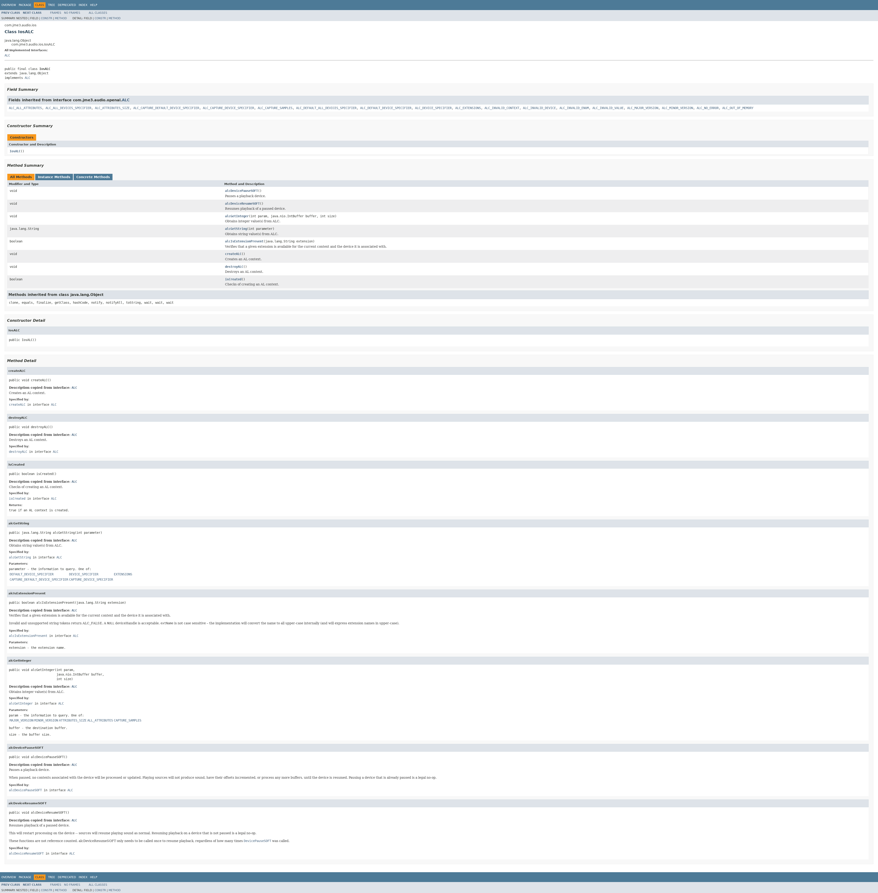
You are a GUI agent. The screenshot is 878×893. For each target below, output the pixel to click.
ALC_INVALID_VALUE (608, 108)
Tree (51, 5)
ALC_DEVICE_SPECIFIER (433, 108)
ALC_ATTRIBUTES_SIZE (112, 108)
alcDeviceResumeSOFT (242, 203)
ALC (7, 55)
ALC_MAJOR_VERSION (642, 108)
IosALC (15, 151)
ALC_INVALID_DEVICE (539, 108)
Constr (46, 18)
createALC (233, 254)
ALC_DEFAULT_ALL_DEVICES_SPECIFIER (326, 108)
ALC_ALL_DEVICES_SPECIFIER (68, 108)
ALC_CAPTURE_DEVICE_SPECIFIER (228, 108)
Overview (8, 5)
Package (25, 5)
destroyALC (234, 266)
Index (83, 5)
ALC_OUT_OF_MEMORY (737, 108)
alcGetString (236, 229)
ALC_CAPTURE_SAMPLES (275, 108)
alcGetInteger (237, 216)
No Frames (72, 12)
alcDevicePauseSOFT (241, 191)
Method (61, 18)
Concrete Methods (93, 177)
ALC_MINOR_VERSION (677, 108)
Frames (55, 12)
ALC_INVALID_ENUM (574, 108)
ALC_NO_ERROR (708, 108)
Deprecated (67, 5)
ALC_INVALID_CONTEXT (502, 108)
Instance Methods (54, 177)
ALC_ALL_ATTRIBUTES (25, 108)
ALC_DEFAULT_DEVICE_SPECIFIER (385, 108)
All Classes (98, 12)
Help (93, 5)
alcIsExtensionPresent (244, 241)
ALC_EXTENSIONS (468, 108)
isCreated (233, 279)
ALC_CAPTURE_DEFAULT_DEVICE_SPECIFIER (166, 108)
